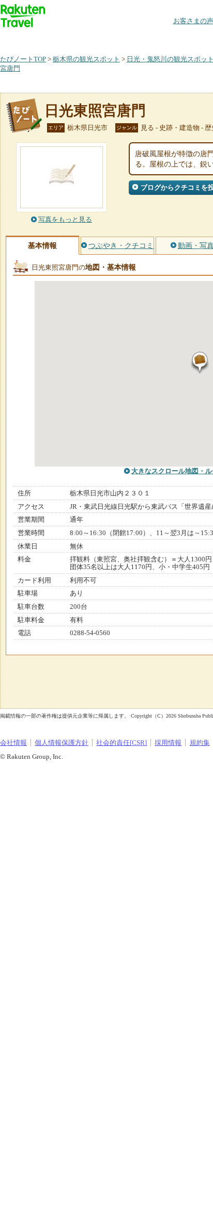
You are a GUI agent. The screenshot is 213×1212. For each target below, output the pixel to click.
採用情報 (168, 742)
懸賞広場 (121, 38)
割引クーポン (163, 38)
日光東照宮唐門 (95, 111)
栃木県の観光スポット (86, 59)
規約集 (200, 742)
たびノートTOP (23, 59)
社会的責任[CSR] (121, 742)
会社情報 (13, 742)
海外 (78, 38)
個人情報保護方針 (61, 742)
